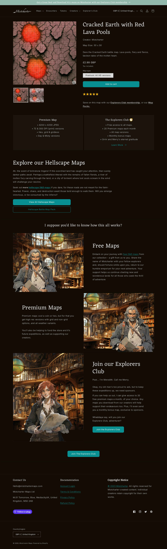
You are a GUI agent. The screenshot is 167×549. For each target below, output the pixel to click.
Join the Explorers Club (108, 429)
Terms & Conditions (70, 491)
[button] (40, 11)
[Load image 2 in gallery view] (36, 95)
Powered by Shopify (40, 543)
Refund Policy (67, 503)
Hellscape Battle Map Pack (42, 209)
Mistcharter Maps (25, 543)
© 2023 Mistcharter (118, 486)
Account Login (67, 486)
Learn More (117, 145)
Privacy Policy (67, 497)
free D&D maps (131, 254)
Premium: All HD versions (98, 75)
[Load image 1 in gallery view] (21, 95)
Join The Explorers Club (83, 454)
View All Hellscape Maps (41, 202)
